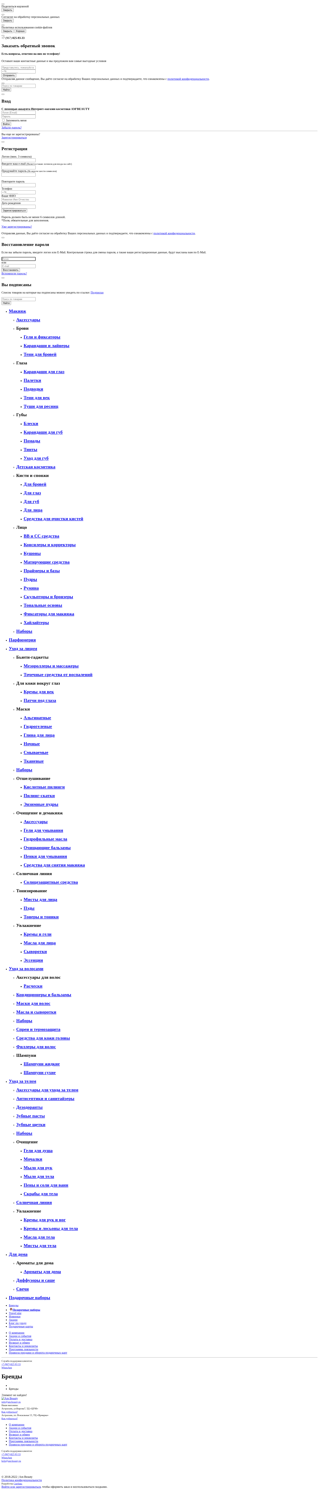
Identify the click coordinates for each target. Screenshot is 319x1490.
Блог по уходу (18, 1323)
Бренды (13, 1305)
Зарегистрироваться (14, 137)
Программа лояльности (23, 1349)
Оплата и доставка (20, 1339)
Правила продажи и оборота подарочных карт (38, 1352)
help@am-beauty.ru (11, 1461)
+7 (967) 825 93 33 (11, 1364)
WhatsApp (6, 1367)
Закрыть (7, 10)
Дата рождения (10, 203)
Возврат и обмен (19, 1342)
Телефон (6, 188)
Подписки (97, 292)
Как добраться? (9, 1411)
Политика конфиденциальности (21, 1480)
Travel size (15, 1313)
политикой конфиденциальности (188, 78)
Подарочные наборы (26, 1309)
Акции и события (20, 1336)
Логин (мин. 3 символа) (16, 156)
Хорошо (20, 31)
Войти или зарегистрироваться (21, 1486)
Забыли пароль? (11, 127)
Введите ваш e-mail (36, 163)
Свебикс (18, 1483)
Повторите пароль (13, 181)
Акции (13, 1319)
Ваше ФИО (8, 195)
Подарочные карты (21, 1326)
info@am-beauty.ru (11, 1402)
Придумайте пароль (29, 171)
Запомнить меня (15, 120)
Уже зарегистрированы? (16, 226)
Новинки (14, 1316)
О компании (16, 1332)
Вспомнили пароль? (14, 273)
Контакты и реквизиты (23, 1346)
